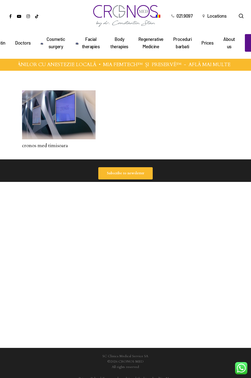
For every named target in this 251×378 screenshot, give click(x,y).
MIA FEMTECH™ (120, 64)
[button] (125, 173)
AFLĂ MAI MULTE (207, 64)
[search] (241, 16)
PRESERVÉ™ (164, 64)
